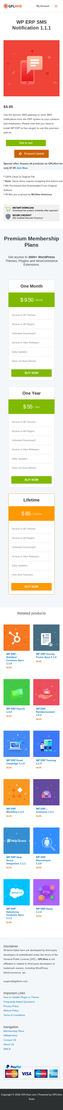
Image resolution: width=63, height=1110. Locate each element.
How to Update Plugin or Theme (21, 997)
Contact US (10, 1040)
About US (9, 1044)
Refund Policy (11, 1010)
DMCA (7, 1049)
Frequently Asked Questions (19, 1002)
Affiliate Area (10, 1035)
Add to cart (26, 143)
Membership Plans (14, 1031)
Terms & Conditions (14, 1015)
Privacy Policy (11, 1006)
